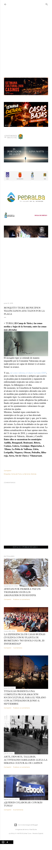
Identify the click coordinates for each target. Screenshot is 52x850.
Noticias (33, 474)
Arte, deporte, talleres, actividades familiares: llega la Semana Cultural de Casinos (25, 759)
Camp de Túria (16, 474)
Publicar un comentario (21, 599)
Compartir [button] (7, 470)
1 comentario (17, 648)
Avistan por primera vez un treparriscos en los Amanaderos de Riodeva (22, 592)
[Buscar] (46, 3)
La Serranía (26, 474)
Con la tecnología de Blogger (28, 825)
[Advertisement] (26, 44)
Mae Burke (33, 829)
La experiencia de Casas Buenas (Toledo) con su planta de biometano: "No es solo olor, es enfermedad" (24, 639)
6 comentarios (18, 810)
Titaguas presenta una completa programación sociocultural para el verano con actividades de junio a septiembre (25, 697)
